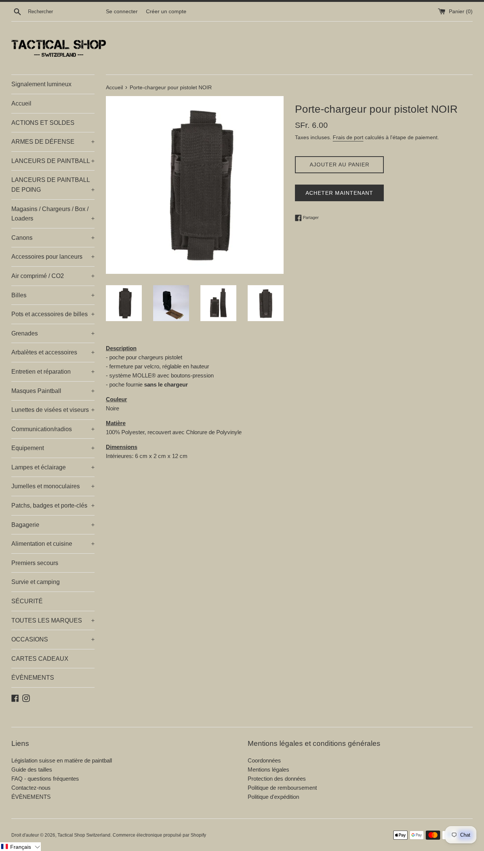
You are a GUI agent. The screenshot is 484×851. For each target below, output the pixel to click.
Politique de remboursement (282, 787)
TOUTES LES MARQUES (53, 620)
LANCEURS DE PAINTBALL (53, 161)
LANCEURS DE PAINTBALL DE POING (53, 185)
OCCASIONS (53, 639)
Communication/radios (53, 429)
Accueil (21, 103)
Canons (53, 237)
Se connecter (122, 11)
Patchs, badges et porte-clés (53, 505)
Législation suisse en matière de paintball (61, 760)
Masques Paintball (53, 391)
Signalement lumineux (41, 84)
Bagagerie (53, 525)
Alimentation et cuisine (53, 543)
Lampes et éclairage (53, 467)
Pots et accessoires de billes (53, 314)
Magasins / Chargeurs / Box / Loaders (53, 214)
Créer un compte (166, 11)
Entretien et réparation (53, 371)
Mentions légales (268, 769)
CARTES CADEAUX (39, 658)
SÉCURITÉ (27, 601)
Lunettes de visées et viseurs (53, 410)
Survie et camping (35, 582)
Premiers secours (34, 563)
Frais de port (348, 137)
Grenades (53, 333)
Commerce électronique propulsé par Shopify (159, 835)
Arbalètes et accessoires (53, 352)
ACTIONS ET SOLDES (42, 123)
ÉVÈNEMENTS (32, 677)
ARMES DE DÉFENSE (53, 141)
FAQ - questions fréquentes (45, 778)
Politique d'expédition (273, 797)
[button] (20, 846)
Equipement (53, 448)
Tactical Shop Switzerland (83, 835)
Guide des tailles (31, 769)
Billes (53, 295)
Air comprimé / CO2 (53, 276)
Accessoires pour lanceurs (53, 256)
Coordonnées (264, 760)
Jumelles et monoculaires (53, 486)
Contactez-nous (31, 787)
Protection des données (277, 778)
